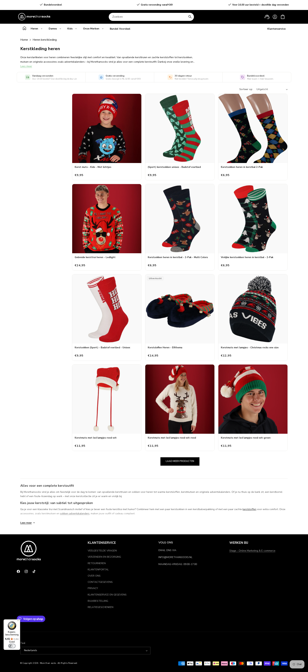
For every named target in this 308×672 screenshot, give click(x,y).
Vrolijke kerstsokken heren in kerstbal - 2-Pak (247, 257)
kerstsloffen (249, 509)
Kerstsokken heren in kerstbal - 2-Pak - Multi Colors (178, 257)
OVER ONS (94, 575)
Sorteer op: (246, 89)
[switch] (12, 646)
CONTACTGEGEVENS (100, 582)
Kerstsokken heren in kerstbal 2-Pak (242, 167)
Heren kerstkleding (45, 40)
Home (24, 40)
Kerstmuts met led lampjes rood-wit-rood (172, 437)
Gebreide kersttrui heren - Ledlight (95, 257)
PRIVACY (93, 588)
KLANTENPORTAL (98, 569)
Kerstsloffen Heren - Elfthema (165, 347)
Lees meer (26, 66)
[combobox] (151, 17)
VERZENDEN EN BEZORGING (104, 557)
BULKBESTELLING (98, 601)
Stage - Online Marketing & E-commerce (252, 550)
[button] (283, 17)
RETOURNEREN (97, 563)
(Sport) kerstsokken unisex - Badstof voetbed (174, 167)
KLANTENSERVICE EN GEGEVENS (107, 594)
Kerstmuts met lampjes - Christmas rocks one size (250, 347)
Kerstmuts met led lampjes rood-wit (96, 437)
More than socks (48, 663)
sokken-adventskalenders (74, 513)
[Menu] (18, 621)
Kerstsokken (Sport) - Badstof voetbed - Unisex (102, 347)
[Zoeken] (190, 17)
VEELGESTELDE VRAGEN (102, 550)
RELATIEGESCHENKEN (100, 607)
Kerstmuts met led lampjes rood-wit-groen (246, 437)
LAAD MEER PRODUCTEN (180, 461)
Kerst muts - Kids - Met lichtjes (93, 167)
